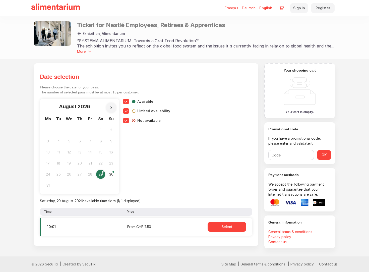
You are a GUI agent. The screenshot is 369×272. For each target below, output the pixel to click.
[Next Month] (111, 108)
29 (102, 175)
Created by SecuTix (79, 264)
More (81, 51)
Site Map (228, 264)
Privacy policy (279, 237)
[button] (227, 227)
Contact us (277, 242)
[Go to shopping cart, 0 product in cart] (281, 8)
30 (112, 175)
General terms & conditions (290, 232)
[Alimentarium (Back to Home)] (55, 8)
